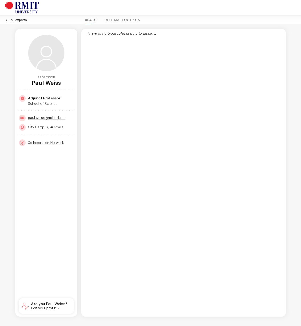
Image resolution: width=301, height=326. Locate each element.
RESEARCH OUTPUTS (122, 20)
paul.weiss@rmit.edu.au (46, 118)
